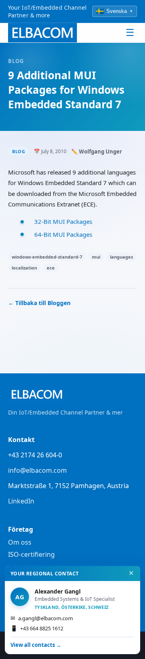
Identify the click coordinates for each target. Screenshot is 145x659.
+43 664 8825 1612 (36, 628)
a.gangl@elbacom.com (41, 618)
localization (24, 268)
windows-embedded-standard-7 (47, 257)
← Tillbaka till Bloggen (39, 303)
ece (51, 268)
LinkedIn (21, 501)
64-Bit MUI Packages (63, 234)
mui (96, 257)
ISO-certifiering (31, 554)
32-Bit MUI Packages (63, 221)
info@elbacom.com (37, 470)
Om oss (19, 542)
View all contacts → (35, 644)
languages (121, 257)
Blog (16, 61)
